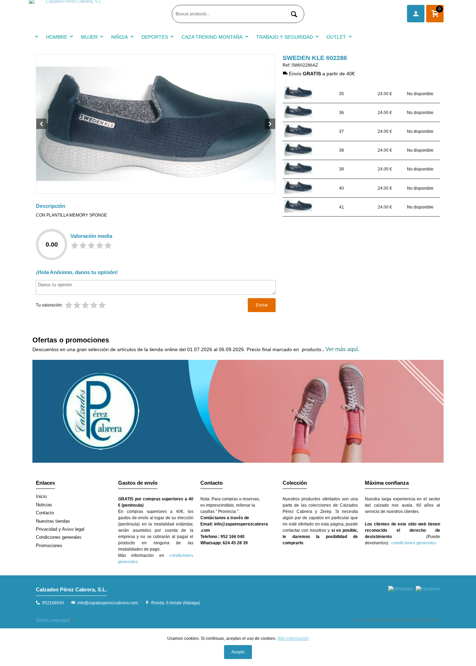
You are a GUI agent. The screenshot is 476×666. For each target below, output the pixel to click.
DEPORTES (154, 37)
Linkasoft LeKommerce (420, 620)
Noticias (44, 504)
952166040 (53, 602)
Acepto (238, 652)
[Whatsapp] (400, 588)
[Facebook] (428, 588)
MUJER (89, 37)
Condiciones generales (59, 537)
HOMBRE (56, 37)
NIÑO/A (119, 37)
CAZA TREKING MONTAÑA (212, 37)
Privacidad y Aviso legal (60, 529)
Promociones (49, 545)
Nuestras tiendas (53, 521)
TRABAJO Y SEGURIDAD (284, 37)
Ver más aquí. (342, 349)
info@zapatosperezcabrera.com (107, 602)
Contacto (45, 512)
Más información (293, 638)
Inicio (41, 496)
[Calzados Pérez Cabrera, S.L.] (98, 14)
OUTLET (336, 37)
